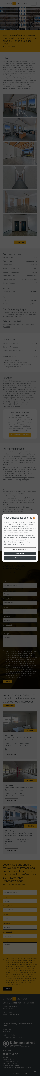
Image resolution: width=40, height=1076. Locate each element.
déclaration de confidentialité (22, 540)
